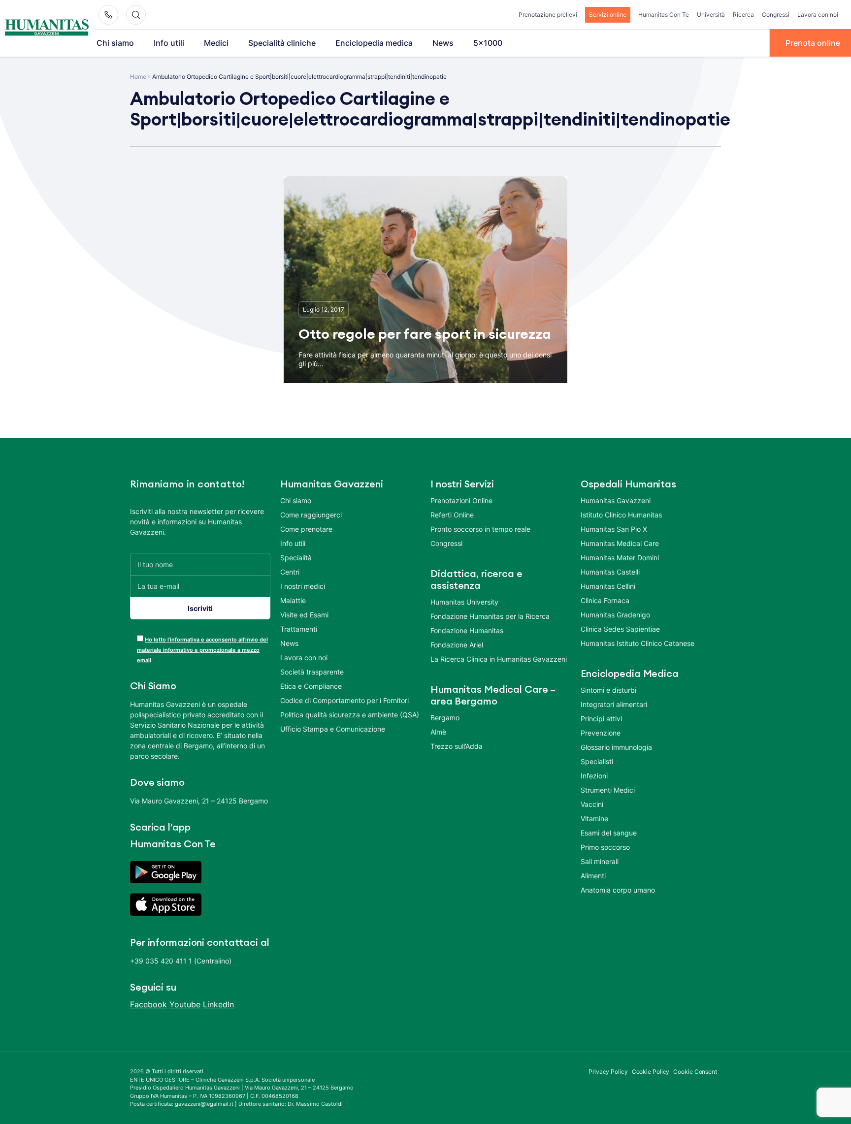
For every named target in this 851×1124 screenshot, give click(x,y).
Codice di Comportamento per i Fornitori (344, 700)
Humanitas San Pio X (614, 529)
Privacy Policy (608, 1071)
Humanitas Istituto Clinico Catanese (637, 643)
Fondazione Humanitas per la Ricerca (490, 616)
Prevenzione (601, 733)
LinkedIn (218, 1004)
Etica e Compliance (311, 686)
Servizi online (607, 14)
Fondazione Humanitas (466, 630)
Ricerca (743, 14)
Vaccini (592, 804)
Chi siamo (115, 43)
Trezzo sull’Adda (456, 746)
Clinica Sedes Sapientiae (620, 629)
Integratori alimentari (614, 704)
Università (711, 14)
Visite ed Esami (304, 614)
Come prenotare (306, 529)
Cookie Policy (651, 1071)
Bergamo (444, 717)
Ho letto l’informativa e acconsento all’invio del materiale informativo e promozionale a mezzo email (202, 650)
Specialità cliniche (282, 43)
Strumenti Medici (608, 790)
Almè (438, 732)
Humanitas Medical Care (620, 543)
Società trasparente (312, 672)
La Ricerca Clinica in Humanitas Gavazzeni (498, 659)
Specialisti (597, 761)
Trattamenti (298, 629)
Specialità (296, 557)
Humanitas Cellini (608, 586)
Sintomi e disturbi (608, 690)
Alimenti (593, 875)
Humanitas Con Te (663, 14)
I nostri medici (302, 586)
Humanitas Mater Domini (620, 557)
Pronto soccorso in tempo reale (480, 529)
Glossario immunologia (616, 747)
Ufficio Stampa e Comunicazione (332, 729)
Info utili (169, 43)
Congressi (775, 14)
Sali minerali (600, 861)
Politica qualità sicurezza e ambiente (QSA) (349, 714)
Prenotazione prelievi (548, 14)
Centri (289, 572)
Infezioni (594, 775)
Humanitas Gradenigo (615, 614)
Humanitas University (464, 602)
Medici (216, 43)
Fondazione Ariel (456, 645)
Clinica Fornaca (605, 600)
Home (138, 76)
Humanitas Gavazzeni (616, 500)
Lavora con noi (817, 14)
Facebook (148, 1004)
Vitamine (594, 818)
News (443, 43)
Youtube (184, 1004)
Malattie (293, 600)
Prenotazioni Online (461, 500)
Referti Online (452, 515)
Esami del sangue (609, 833)
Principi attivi (601, 718)
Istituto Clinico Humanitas (621, 515)
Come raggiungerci (311, 515)
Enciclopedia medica (374, 43)
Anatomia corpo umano (618, 890)
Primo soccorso (605, 847)
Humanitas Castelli (610, 572)
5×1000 (487, 43)
